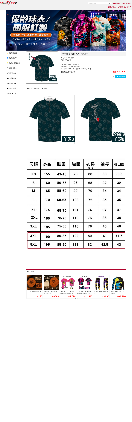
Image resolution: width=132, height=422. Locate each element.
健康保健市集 (12, 83)
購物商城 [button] (112, 7)
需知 (45, 88)
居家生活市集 (12, 78)
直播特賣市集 (12, 68)
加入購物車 (121, 76)
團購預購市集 (12, 73)
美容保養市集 (12, 88)
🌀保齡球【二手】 (12, 58)
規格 (38, 88)
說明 (30, 88)
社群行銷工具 (12, 93)
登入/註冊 (127, 3)
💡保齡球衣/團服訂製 (13, 63)
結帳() (118, 3)
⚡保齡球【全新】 (12, 53)
